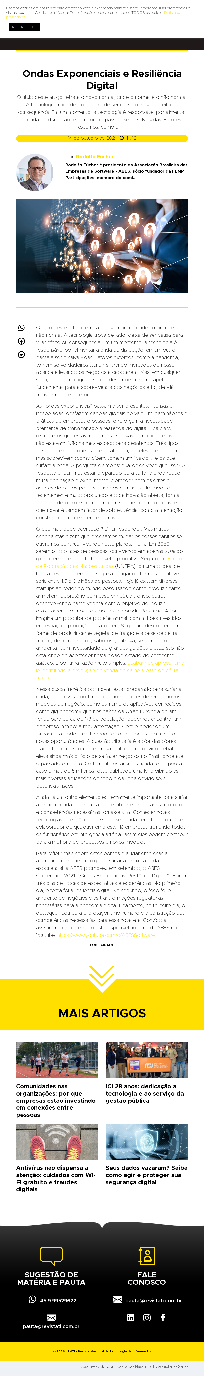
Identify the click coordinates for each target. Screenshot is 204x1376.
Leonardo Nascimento (136, 1367)
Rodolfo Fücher (95, 156)
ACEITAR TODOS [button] (24, 27)
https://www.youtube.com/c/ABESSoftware (106, 935)
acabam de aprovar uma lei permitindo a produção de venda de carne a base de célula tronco (110, 670)
